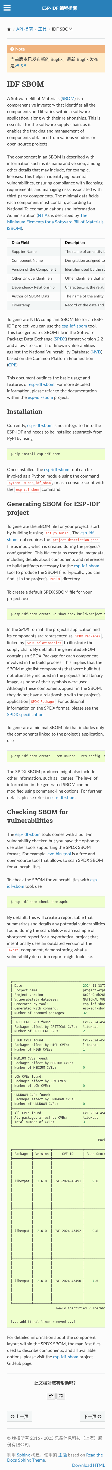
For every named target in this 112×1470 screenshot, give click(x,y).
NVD (96, 352)
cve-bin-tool (59, 854)
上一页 (21, 1417)
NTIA (43, 215)
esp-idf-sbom (74, 326)
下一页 (90, 1417)
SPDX (60, 339)
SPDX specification (25, 715)
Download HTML (88, 1465)
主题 (62, 1455)
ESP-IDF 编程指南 (59, 8)
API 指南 (24, 29)
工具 (42, 29)
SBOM (68, 99)
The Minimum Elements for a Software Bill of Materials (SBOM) (55, 222)
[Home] (9, 29)
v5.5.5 (20, 66)
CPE (12, 365)
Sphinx (23, 1455)
